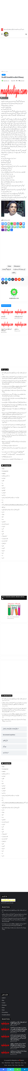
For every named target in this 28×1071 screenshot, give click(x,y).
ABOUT (4, 998)
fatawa (22, 1063)
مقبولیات (3, 548)
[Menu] (2, 35)
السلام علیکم (3, 439)
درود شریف (4, 495)
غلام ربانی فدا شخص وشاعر (7, 270)
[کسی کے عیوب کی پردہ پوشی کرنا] (21, 311)
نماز (2, 555)
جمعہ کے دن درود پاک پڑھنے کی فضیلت (7, 457)
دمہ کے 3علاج (17, 329)
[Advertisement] (14, 14)
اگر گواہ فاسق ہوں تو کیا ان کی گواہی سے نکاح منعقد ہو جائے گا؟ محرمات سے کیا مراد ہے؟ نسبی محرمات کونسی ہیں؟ (14, 421)
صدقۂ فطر (3, 514)
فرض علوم (3, 527)
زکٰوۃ (2, 502)
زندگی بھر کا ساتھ (3, 317)
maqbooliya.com (6, 81)
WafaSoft (22, 1060)
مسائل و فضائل (4, 543)
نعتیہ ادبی (3, 551)
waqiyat (3, 473)
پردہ (2, 483)
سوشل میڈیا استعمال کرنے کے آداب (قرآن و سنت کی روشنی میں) (11, 510)
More (13, 1065)
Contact (3, 1003)
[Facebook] (2, 279)
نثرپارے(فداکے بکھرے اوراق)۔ (19, 270)
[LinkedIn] (9, 279)
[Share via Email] (2, 282)
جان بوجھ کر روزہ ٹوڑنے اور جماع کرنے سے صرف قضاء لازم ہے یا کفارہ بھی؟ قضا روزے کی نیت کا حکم (14, 391)
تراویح (3, 486)
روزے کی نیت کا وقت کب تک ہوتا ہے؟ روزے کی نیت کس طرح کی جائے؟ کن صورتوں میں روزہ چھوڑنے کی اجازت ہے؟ (14, 399)
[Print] (6, 282)
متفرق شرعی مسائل (4, 541)
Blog (3, 1000)
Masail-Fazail (7, 1063)
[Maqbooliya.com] (6, 34)
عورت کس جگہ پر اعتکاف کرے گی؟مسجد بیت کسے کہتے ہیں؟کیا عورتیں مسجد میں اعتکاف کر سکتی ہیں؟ (14, 373)
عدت (3, 519)
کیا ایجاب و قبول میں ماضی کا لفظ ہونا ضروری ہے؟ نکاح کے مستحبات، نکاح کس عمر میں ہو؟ (13, 425)
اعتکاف (3, 481)
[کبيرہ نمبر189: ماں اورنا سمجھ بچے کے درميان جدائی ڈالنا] (7, 324)
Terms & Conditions (6, 1015)
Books (5, 1065)
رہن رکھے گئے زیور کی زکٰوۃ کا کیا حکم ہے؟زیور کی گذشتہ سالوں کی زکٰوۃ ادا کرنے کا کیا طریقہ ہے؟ (14, 402)
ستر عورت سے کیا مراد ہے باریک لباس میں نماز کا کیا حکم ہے (10, 446)
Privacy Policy (5, 1012)
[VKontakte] (22, 279)
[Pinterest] (15, 279)
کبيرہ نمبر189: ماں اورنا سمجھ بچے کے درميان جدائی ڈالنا (6, 330)
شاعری (3, 512)
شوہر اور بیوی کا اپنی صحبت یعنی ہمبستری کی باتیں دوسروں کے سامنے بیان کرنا (12, 459)
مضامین (3, 546)
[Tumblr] (12, 279)
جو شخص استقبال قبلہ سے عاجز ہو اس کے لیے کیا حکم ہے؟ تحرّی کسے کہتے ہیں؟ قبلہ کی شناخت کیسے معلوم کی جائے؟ (14, 428)
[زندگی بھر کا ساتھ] (7, 311)
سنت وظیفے (3, 507)
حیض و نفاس (4, 493)
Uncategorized (5, 471)
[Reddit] (19, 279)
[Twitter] (6, 279)
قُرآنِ (3, 529)
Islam (9, 266)
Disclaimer (4, 1005)
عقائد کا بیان (4, 522)
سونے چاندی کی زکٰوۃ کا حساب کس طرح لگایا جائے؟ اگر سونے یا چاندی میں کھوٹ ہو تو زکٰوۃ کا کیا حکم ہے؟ (14, 409)
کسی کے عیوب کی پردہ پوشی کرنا (19, 317)
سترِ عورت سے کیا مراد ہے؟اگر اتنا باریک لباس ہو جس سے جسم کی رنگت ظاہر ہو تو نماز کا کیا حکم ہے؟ (14, 449)
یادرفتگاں (14, 273)
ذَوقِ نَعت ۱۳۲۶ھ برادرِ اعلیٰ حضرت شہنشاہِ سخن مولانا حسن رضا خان (10, 498)
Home (3, 71)
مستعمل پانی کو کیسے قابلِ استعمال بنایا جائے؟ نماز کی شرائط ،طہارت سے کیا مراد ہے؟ (13, 452)
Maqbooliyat (17, 1063)
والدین (3, 558)
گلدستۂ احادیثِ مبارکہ (5, 539)
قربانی (3, 531)
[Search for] (26, 35)
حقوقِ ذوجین (3, 490)
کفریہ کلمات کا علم (4, 536)
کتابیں (3, 534)
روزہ (2, 500)
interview (10, 1065)
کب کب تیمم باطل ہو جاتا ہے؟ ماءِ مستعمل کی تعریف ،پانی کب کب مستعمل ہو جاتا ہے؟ (13, 454)
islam (7, 71)
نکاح (3, 553)
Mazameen (17, 266)
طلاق (2, 517)
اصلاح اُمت (3, 478)
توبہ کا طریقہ (3, 488)
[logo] (8, 901)
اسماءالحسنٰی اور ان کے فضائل (6, 476)
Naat (25, 1063)
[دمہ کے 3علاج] (21, 324)
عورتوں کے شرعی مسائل (5, 524)
